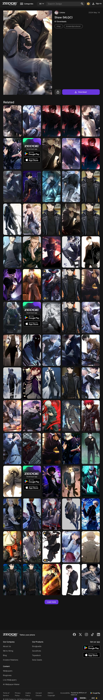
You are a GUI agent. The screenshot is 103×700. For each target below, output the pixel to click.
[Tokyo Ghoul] (51, 415)
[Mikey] (12, 514)
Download (82, 92)
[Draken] (32, 252)
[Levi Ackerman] (91, 350)
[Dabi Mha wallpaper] (51, 481)
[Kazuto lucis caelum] (71, 415)
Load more (51, 602)
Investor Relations (10, 660)
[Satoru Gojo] (51, 448)
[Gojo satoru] (91, 481)
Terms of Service (6, 694)
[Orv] (51, 383)
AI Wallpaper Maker (11, 684)
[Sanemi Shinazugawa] (51, 317)
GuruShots (36, 651)
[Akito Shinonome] (32, 448)
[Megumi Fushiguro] (71, 350)
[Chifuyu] (12, 219)
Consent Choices (39, 694)
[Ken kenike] (71, 219)
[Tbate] (51, 121)
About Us (7, 646)
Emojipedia (36, 646)
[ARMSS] (12, 383)
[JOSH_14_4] (12, 186)
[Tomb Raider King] (71, 481)
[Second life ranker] (91, 448)
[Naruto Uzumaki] (12, 546)
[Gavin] (32, 219)
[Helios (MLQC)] (71, 153)
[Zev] (91, 186)
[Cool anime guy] (51, 186)
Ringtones (7, 675)
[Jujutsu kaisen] (12, 317)
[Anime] (91, 415)
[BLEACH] (32, 514)
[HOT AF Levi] (91, 579)
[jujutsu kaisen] (71, 448)
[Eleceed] (32, 350)
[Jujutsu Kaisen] (91, 514)
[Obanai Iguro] (71, 252)
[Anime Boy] (12, 252)
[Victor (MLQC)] (12, 121)
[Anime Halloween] (51, 514)
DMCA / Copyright (51, 694)
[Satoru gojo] (12, 153)
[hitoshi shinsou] (32, 415)
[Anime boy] (71, 579)
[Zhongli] (32, 546)
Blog (5, 655)
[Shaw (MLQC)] (32, 121)
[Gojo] (91, 284)
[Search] (82, 4)
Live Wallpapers (9, 680)
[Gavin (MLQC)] (91, 121)
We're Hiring (8, 651)
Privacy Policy (18, 694)
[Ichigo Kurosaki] (51, 252)
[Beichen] (32, 284)
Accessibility (65, 693)
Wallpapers (7, 671)
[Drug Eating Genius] (12, 350)
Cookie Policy (28, 694)
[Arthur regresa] (91, 153)
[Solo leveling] (32, 186)
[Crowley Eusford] (32, 383)
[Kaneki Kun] (51, 153)
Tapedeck (36, 655)
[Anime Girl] (51, 579)
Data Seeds (37, 660)
